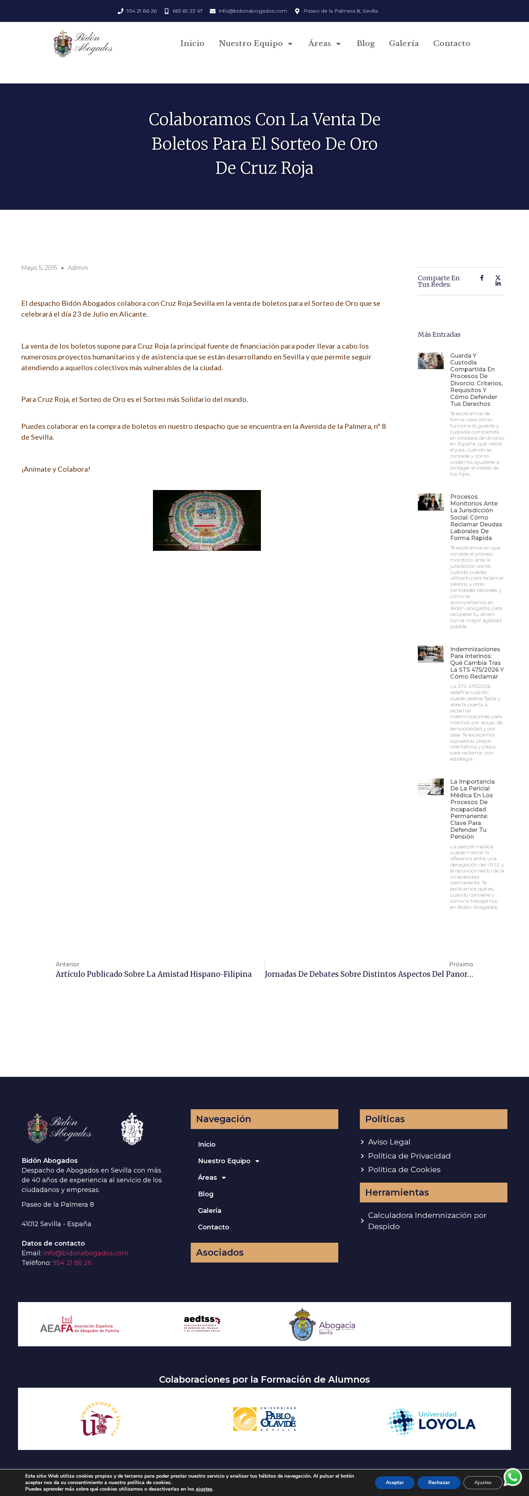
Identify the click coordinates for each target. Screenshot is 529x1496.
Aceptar (395, 1482)
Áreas (319, 43)
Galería (404, 43)
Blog (366, 43)
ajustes (204, 1489)
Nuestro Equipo (251, 43)
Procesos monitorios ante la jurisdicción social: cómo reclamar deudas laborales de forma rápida (476, 517)
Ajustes (483, 1482)
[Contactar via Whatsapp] (513, 1486)
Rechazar (439, 1482)
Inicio (192, 43)
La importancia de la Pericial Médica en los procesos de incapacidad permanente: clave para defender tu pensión (472, 809)
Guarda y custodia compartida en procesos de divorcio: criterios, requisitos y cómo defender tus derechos (476, 379)
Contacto (451, 43)
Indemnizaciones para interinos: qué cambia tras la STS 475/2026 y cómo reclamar (477, 663)
